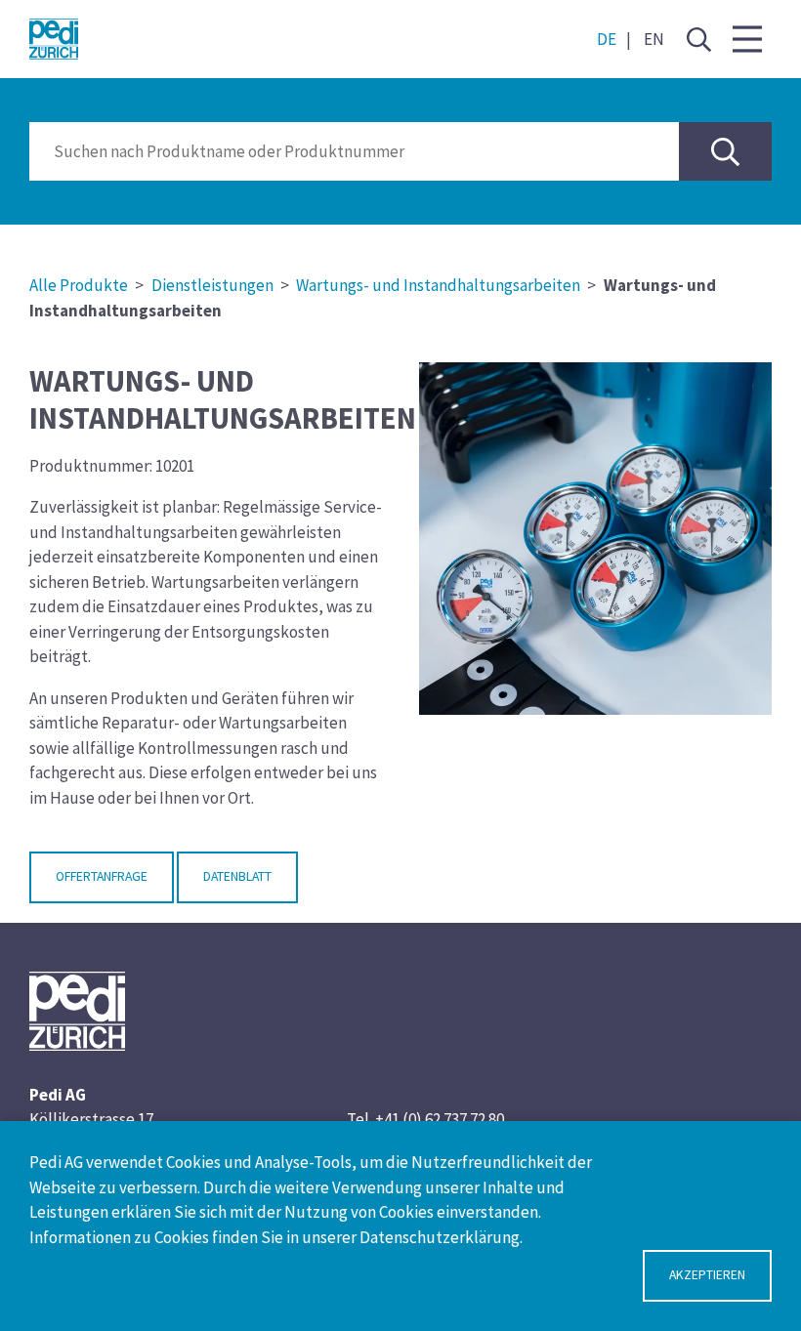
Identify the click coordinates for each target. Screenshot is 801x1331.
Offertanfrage (102, 876)
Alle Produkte (78, 285)
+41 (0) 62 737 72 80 (439, 1119)
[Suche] (698, 39)
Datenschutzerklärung (439, 1237)
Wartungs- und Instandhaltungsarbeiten (438, 285)
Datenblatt (237, 876)
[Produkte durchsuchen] (725, 151)
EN (654, 39)
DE (606, 39)
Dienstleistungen (212, 285)
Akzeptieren (707, 1275)
